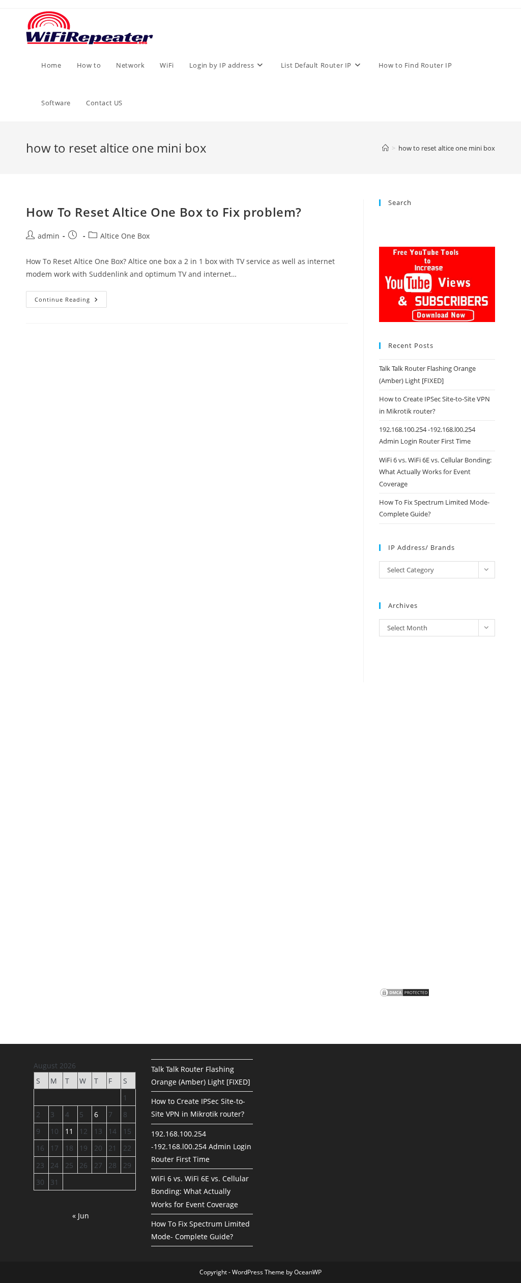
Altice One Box (125, 236)
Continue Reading (71, 301)
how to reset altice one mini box (446, 148)
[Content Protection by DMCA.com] (404, 992)
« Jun (80, 1215)
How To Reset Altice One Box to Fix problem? (164, 211)
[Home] (385, 148)
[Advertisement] (187, 435)
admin (49, 236)
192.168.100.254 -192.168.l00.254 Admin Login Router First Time (201, 1146)
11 (69, 1131)
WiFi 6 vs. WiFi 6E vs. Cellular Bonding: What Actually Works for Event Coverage (435, 471)
